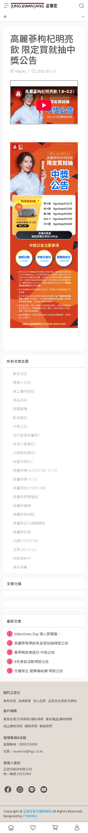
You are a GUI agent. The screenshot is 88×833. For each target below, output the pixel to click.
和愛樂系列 (22, 558)
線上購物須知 (24, 391)
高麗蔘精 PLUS (25, 479)
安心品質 (39, 700)
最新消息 (20, 373)
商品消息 (20, 400)
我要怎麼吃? (23, 461)
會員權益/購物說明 (59, 719)
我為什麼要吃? (24, 444)
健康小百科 (22, 382)
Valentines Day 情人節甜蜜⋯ (35, 633)
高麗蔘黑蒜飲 (24, 514)
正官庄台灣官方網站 (62, 700)
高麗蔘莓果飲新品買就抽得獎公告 (39, 643)
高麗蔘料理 (22, 532)
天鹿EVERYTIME (26, 540)
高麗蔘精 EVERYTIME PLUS (35, 470)
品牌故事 (24, 700)
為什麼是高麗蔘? (26, 435)
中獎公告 (20, 426)
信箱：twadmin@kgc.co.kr (23, 751)
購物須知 (31, 726)
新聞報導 (20, 408)
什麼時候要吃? (24, 452)
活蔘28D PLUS (25, 549)
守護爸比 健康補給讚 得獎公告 (36, 670)
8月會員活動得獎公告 (29, 661)
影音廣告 (20, 417)
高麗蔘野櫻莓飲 (25, 496)
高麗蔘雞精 (22, 505)
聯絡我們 (45, 726)
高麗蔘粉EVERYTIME (29, 488)
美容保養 (20, 567)
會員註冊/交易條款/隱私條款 (23, 719)
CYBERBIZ (30, 816)
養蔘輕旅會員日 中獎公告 (32, 652)
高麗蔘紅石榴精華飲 (29, 523)
